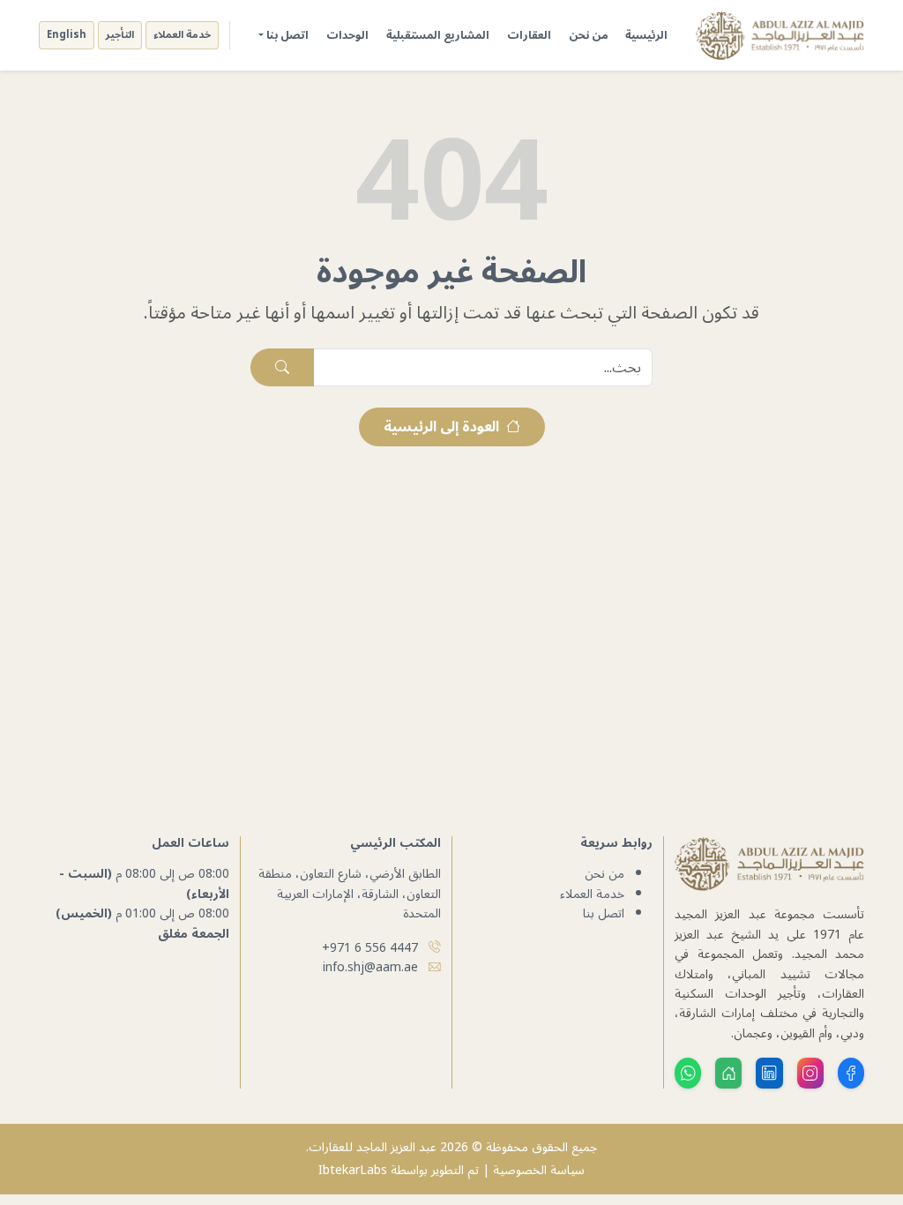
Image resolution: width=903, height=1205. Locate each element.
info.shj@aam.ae (370, 967)
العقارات (529, 35)
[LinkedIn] (769, 1073)
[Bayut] (728, 1073)
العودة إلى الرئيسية (443, 427)
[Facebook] (851, 1073)
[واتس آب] (688, 1073)
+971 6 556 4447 (370, 948)
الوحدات (347, 35)
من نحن (588, 35)
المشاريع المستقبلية (437, 35)
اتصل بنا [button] (287, 35)
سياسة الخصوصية (539, 1170)
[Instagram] (810, 1073)
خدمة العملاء (182, 35)
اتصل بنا (603, 913)
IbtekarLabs (352, 1170)
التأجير (120, 35)
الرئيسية (646, 35)
